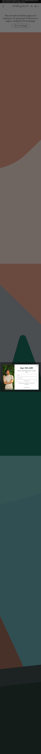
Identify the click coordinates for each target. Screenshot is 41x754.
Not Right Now (26, 387)
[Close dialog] (37, 365)
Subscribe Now (26, 380)
